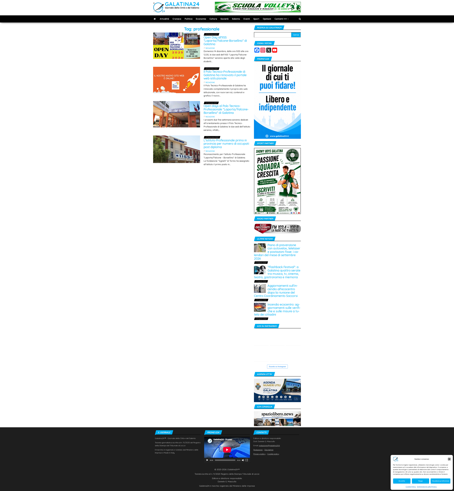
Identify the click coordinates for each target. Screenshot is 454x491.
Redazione (210, 48)
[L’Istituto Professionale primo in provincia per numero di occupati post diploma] (176, 149)
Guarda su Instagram (277, 366)
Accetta (402, 481)
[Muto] (243, 460)
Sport (256, 18)
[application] (227, 450)
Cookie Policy (411, 487)
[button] (449, 459)
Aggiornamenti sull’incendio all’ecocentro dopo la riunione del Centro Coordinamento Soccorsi (276, 291)
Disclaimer (268, 450)
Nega (420, 481)
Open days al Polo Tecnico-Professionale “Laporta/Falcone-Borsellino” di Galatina (226, 109)
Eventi (247, 18)
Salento (236, 18)
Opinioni (267, 18)
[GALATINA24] (154, 18)
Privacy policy (259, 454)
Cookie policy (273, 454)
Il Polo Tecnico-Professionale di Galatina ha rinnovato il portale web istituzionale (225, 75)
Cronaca (176, 18)
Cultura (213, 18)
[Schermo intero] (247, 460)
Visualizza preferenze (440, 481)
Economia (201, 18)
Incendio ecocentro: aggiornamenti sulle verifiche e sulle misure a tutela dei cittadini (277, 309)
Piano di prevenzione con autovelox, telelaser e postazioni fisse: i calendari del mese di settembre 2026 (277, 251)
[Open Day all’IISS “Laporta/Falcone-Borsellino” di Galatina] (176, 45)
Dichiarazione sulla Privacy (427, 487)
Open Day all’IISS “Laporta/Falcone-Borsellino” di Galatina (225, 40)
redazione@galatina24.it (269, 445)
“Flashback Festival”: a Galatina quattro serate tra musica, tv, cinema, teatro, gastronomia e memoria (277, 272)
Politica (188, 18)
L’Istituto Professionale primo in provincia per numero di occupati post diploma (226, 143)
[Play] (207, 460)
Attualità (164, 18)
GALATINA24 (182, 3)
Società (224, 18)
